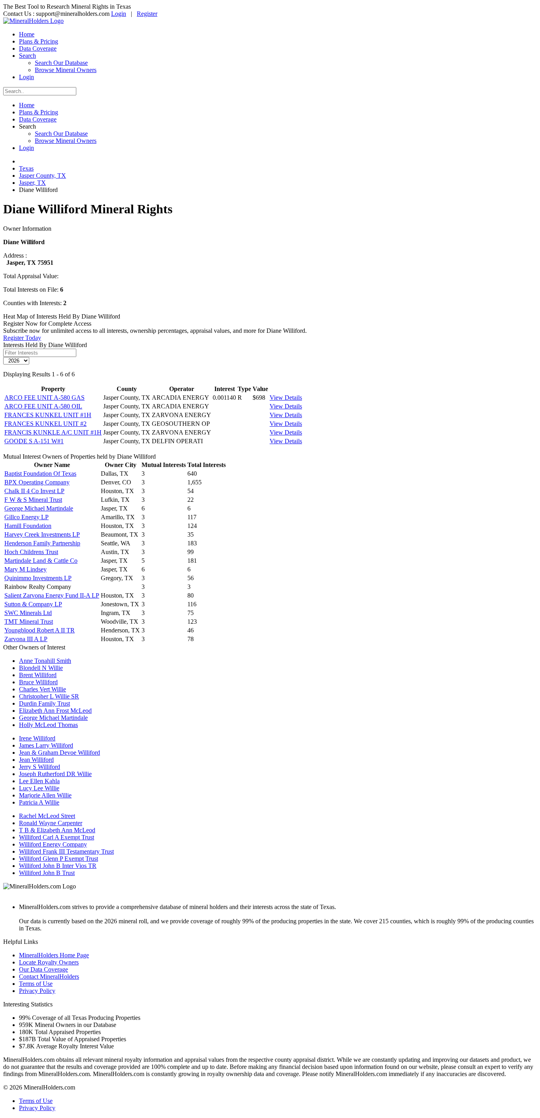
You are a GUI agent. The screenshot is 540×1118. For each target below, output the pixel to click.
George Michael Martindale (38, 508)
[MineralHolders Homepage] (33, 20)
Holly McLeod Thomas (48, 724)
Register (147, 13)
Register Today (22, 337)
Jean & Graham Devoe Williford (59, 752)
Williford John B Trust (47, 872)
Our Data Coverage (43, 969)
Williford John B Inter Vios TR (57, 865)
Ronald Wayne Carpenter (50, 823)
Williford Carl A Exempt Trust (56, 837)
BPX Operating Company (37, 482)
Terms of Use (36, 983)
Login (118, 13)
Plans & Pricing (38, 41)
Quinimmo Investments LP (38, 578)
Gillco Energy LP (26, 517)
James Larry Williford (46, 745)
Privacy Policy (37, 990)
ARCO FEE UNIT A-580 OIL (43, 406)
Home (26, 34)
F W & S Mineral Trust (33, 499)
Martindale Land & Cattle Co (40, 560)
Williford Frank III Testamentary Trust (66, 851)
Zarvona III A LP (25, 639)
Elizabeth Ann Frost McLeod (55, 710)
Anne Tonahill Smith (45, 660)
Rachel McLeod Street (47, 815)
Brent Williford (38, 675)
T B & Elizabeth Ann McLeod (57, 830)
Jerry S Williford (39, 766)
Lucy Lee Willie (39, 788)
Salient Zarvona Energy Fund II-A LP (51, 595)
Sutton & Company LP (33, 604)
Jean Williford (36, 759)
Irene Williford (37, 738)
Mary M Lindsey (25, 569)
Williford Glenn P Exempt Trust (58, 858)
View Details (286, 397)
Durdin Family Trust (44, 703)
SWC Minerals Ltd (28, 612)
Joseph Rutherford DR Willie (55, 774)
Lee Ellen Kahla (39, 781)
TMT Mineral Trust (28, 621)
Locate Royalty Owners (49, 962)
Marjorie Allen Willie (45, 795)
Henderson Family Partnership (42, 543)
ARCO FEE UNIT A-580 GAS (44, 397)
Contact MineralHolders (49, 976)
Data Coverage (38, 48)
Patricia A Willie (39, 802)
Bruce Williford (38, 682)
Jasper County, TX (42, 175)
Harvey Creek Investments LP (42, 534)
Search (27, 55)
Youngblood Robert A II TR (39, 630)
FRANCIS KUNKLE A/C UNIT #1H (53, 432)
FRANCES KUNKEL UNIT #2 (45, 423)
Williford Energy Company (53, 844)
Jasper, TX (32, 182)
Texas (26, 168)
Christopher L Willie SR (49, 696)
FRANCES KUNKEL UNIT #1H (47, 415)
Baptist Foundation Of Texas (40, 473)
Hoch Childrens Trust (31, 552)
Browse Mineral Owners (65, 69)
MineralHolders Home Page (54, 955)
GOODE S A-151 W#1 (34, 441)
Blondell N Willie (41, 667)
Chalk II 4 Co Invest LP (34, 491)
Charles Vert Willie (42, 689)
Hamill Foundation (27, 525)
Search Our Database (61, 62)
